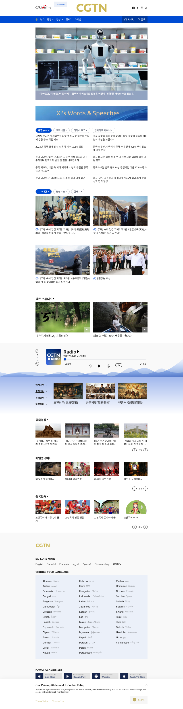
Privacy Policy (41, 701)
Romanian (125, 586)
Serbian (124, 596)
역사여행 (39, 384)
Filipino (51, 632)
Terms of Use (58, 701)
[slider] (65, 359)
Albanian (51, 581)
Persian (87, 642)
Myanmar (91, 632)
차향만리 (39, 404)
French (51, 637)
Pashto (122, 581)
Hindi (84, 586)
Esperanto (53, 627)
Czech (49, 616)
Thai (121, 622)
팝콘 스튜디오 (43, 299)
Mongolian (89, 627)
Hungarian (88, 591)
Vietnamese (127, 642)
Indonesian (91, 596)
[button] (65, 86)
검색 (143, 19)
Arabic (50, 586)
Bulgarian (53, 601)
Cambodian (51, 606)
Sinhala (123, 601)
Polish (86, 647)
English (39, 564)
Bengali (49, 596)
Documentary (102, 564)
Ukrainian (126, 632)
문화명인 (39, 397)
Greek (51, 647)
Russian (125, 591)
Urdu (121, 637)
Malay (89, 622)
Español (51, 564)
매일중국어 (42, 458)
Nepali (85, 637)
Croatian (52, 611)
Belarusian (54, 591)
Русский (87, 564)
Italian (86, 601)
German (51, 642)
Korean (87, 611)
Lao (84, 616)
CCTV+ (117, 564)
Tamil (121, 616)
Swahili (125, 611)
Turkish (123, 627)
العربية (76, 564)
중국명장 (40, 420)
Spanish (125, 606)
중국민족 (40, 496)
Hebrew (86, 581)
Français (64, 564)
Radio (131, 19)
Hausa (50, 652)
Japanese (88, 606)
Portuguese (90, 652)
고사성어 (39, 391)
